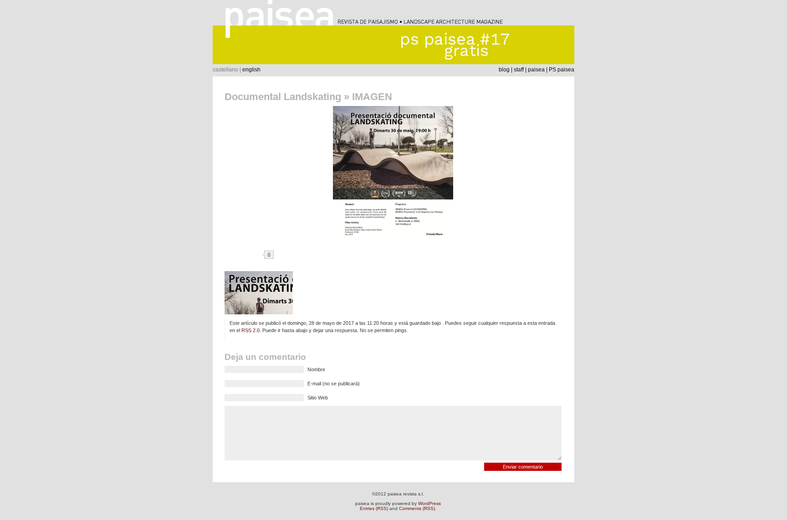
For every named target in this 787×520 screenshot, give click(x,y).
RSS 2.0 (250, 330)
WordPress (429, 503)
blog (504, 69)
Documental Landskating (283, 96)
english (251, 69)
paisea (536, 69)
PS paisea (561, 69)
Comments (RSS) (417, 508)
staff (519, 69)
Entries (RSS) (374, 508)
